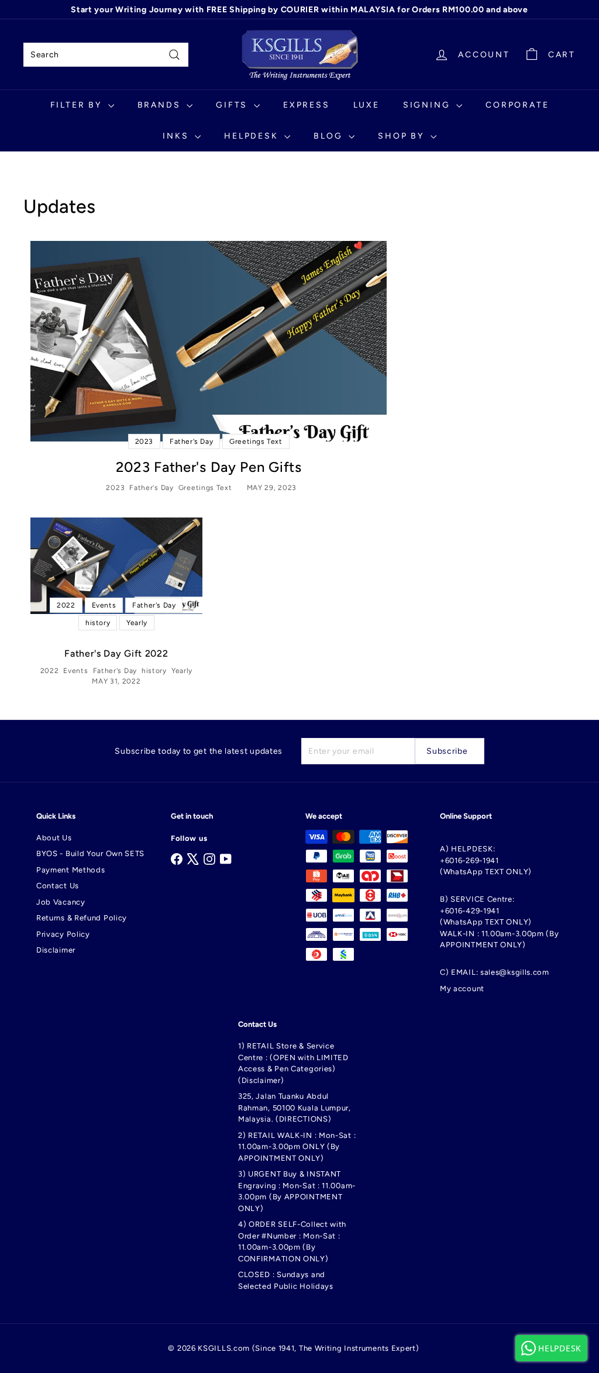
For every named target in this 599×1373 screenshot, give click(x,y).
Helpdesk (252, 136)
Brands (160, 105)
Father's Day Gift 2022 (116, 653)
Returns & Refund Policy (81, 917)
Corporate (517, 105)
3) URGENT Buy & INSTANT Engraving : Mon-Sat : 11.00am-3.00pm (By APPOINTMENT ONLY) (297, 1191)
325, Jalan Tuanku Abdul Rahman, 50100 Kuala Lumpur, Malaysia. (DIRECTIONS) (294, 1107)
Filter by (77, 105)
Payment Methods (70, 869)
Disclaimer (55, 950)
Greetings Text (205, 488)
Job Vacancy (60, 902)
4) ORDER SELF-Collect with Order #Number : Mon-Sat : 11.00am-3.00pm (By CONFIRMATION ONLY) (292, 1241)
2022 (49, 671)
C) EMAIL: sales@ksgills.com (494, 972)
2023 (115, 488)
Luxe (366, 105)
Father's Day (151, 488)
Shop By (402, 136)
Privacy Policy (63, 934)
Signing (428, 105)
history (154, 671)
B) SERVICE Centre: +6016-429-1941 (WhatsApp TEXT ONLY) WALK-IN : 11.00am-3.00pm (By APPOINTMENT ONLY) (499, 922)
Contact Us (57, 885)
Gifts (233, 105)
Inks (177, 136)
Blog (330, 136)
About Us (54, 837)
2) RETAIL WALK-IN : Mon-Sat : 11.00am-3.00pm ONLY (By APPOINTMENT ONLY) (297, 1146)
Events (75, 671)
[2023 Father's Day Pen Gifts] (208, 341)
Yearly (181, 671)
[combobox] (105, 55)
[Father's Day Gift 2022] (116, 566)
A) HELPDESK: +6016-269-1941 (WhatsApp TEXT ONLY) (486, 860)
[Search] (174, 55)
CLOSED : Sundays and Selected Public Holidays (285, 1280)
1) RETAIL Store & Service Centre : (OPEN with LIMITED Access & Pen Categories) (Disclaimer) (293, 1063)
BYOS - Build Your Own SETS (90, 853)
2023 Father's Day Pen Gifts (209, 466)
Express (306, 105)
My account (462, 988)
